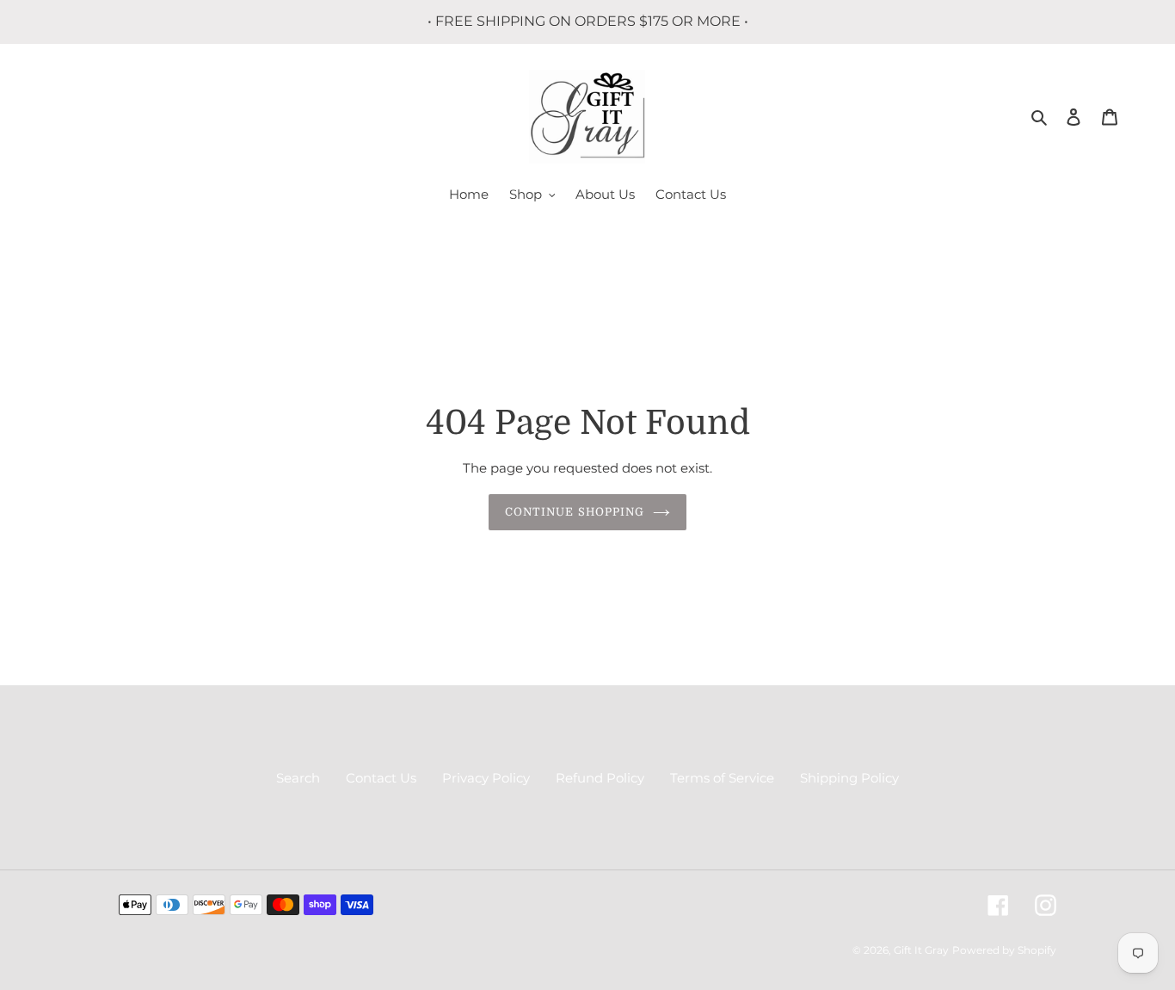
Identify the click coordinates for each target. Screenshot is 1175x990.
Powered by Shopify (1004, 950)
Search (298, 778)
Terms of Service (722, 778)
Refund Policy (600, 778)
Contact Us (381, 778)
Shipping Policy (849, 778)
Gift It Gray (921, 950)
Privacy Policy (486, 778)
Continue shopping (574, 511)
